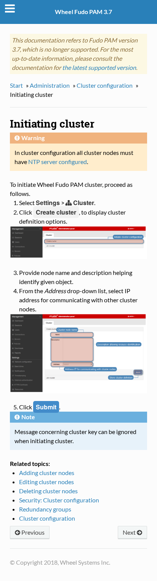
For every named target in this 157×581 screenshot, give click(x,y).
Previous (32, 532)
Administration (50, 85)
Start (16, 85)
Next (130, 532)
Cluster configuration (105, 85)
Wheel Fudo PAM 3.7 (83, 11)
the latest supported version (99, 67)
